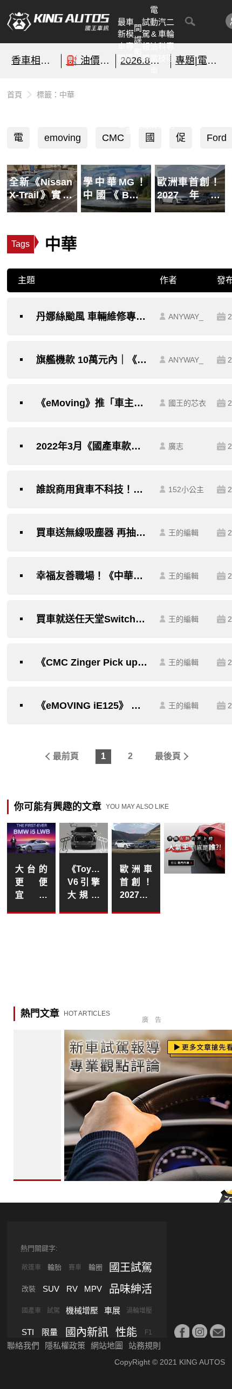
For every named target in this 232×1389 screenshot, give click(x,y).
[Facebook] (181, 1331)
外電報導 (146, 107)
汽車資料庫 (130, 107)
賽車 (75, 1267)
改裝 (29, 1289)
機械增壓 (82, 1310)
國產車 (31, 1310)
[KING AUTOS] (58, 21)
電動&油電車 (154, 40)
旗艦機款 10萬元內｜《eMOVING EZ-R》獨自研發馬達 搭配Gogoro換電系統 (92, 359)
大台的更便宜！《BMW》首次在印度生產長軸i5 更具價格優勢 (31, 883)
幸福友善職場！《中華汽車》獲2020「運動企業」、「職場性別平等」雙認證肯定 (92, 576)
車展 (112, 1310)
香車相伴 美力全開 (34, 60)
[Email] (217, 1331)
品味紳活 (162, 107)
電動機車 (18, 140)
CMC (113, 137)
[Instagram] (199, 1331)
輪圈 (95, 1267)
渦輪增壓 (139, 1310)
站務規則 (144, 1345)
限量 (50, 1332)
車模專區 (130, 40)
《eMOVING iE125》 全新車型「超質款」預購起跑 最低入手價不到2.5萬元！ (92, 705)
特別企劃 (170, 107)
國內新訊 (138, 107)
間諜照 (138, 40)
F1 (148, 1332)
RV (72, 1288)
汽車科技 (162, 40)
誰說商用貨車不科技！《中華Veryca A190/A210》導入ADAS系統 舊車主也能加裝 (92, 489)
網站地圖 (107, 1345)
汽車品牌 (154, 107)
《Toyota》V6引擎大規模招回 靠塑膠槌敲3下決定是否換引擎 (83, 883)
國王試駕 (130, 1267)
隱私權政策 (65, 1345)
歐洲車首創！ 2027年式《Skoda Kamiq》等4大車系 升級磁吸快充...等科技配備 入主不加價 (136, 883)
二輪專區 (170, 40)
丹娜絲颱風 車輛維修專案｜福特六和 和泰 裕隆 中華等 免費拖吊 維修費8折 (92, 316)
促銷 (181, 140)
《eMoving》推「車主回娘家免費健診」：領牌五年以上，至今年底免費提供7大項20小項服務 (92, 403)
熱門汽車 (122, 107)
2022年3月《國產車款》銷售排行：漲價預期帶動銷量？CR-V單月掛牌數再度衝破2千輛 (92, 446)
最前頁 (66, 756)
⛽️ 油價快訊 (88, 60)
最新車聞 (122, 40)
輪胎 (54, 1267)
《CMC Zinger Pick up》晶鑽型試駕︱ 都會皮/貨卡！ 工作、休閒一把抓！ (92, 662)
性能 (126, 1332)
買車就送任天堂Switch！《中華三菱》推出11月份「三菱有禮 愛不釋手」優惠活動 (92, 619)
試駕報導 (146, 40)
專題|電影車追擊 (198, 60)
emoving (62, 137)
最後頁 (168, 756)
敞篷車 (31, 1267)
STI (28, 1332)
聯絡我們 (23, 1345)
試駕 (53, 1310)
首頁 (14, 94)
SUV (51, 1288)
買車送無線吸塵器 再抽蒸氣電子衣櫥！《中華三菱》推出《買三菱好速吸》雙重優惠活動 (92, 532)
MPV (93, 1288)
